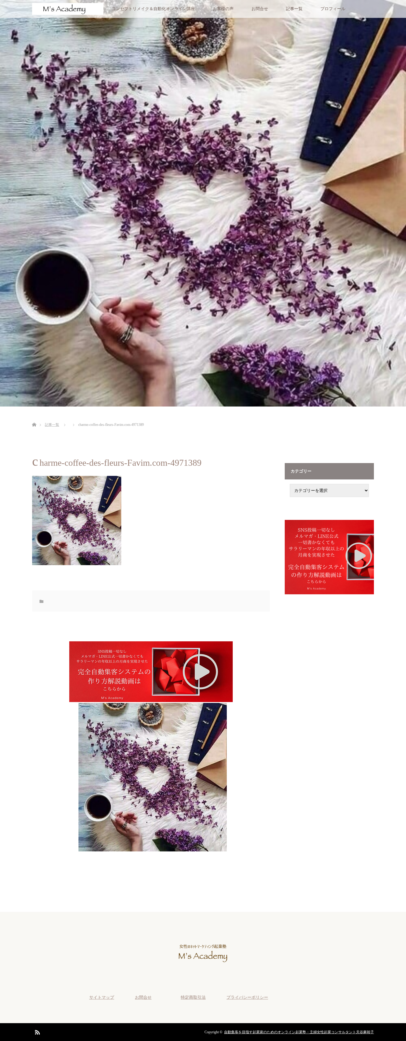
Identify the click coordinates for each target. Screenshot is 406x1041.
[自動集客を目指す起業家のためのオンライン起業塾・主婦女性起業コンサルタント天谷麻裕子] (203, 967)
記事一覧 (294, 9)
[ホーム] (34, 417)
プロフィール (332, 9)
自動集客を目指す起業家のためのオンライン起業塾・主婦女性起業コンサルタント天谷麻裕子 (299, 1032)
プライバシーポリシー (247, 997)
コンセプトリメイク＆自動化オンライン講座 (153, 9)
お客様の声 (223, 9)
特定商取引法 (193, 997)
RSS (36, 1031)
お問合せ (259, 9)
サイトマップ (101, 997)
